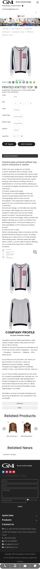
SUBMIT (20, 507)
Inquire (10, 144)
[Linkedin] (3, 472)
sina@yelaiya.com (11, 547)
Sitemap (25, 558)
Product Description (11, 156)
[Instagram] (10, 472)
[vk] (14, 472)
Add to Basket (26, 144)
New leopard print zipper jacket (27, 436)
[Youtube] (7, 472)
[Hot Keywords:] (36, 12)
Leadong (20, 561)
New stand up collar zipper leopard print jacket (13, 436)
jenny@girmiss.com (11, 544)
